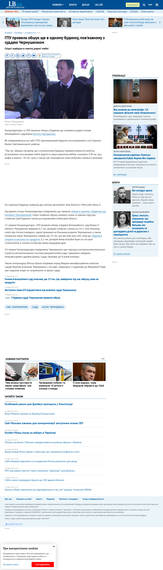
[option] (30, 22)
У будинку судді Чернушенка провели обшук (33, 297)
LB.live (99, 4)
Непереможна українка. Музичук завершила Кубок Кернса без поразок (134, 156)
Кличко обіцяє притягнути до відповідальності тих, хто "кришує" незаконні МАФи (48, 489)
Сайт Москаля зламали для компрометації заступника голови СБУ (44, 423)
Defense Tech (11, 11)
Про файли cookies (11, 564)
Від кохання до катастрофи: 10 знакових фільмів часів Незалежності (134, 111)
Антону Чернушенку (44, 134)
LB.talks (134, 11)
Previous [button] (3, 22)
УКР (150, 4)
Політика (18, 32)
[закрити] (54, 546)
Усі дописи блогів (121, 253)
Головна (8, 32)
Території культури (117, 11)
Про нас (8, 499)
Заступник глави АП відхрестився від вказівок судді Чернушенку (40, 290)
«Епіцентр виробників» (81, 11)
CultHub (100, 11)
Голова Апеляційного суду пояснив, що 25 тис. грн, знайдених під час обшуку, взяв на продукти (51, 280)
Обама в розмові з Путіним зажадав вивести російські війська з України (43, 442)
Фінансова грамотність (54, 11)
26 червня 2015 (30, 33)
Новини (57, 4)
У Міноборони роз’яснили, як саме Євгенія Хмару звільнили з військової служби (140, 22)
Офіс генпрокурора (17, 307)
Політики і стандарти (68, 499)
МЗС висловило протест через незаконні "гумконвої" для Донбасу (40, 470)
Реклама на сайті (24, 499)
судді (35, 307)
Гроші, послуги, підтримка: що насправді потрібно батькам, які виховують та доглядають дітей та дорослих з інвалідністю (133, 225)
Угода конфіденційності (93, 499)
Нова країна (147, 11)
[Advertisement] (55, 183)
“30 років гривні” (30, 11)
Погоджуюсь (42, 565)
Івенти (39, 499)
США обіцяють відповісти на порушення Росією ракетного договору (41, 461)
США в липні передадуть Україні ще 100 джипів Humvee (34, 480)
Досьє (86, 4)
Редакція (51, 499)
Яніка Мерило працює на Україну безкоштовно (30, 413)
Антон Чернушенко (53, 307)
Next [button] (159, 22)
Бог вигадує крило (142, 190)
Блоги (73, 4)
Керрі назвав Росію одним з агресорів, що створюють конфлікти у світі (42, 451)
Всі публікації (120, 174)
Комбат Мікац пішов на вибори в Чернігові (30, 432)
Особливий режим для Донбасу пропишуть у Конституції (39, 404)
